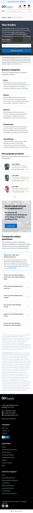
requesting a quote (15, 266)
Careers (4, 433)
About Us (5, 428)
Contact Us (6, 431)
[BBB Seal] (16, 437)
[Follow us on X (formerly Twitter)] (7, 506)
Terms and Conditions (9, 493)
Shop (9, 17)
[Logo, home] (8, 6)
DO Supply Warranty (8, 478)
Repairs (4, 460)
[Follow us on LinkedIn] (3, 506)
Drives (6, 95)
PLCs (5, 80)
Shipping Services (8, 486)
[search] (29, 11)
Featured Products (8, 457)
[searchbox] (18, 11)
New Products (6, 452)
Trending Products (8, 455)
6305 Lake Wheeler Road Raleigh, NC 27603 (10, 406)
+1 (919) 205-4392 (11, 268)
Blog (3, 465)
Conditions (5, 483)
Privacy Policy (6, 491)
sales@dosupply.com (11, 415)
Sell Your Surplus (7, 463)
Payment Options (8, 488)
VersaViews (8, 139)
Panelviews (8, 124)
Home (4, 17)
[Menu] (4, 11)
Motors (6, 109)
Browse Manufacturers (9, 450)
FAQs (3, 475)
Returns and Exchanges (10, 480)
